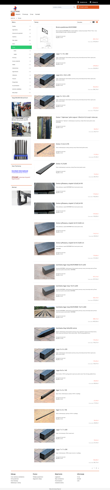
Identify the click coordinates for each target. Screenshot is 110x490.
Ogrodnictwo (15, 71)
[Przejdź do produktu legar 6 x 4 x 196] (44, 416)
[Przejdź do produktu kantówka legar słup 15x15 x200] (44, 292)
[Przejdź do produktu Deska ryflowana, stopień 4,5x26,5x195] (44, 188)
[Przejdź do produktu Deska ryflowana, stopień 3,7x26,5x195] (44, 208)
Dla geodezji (15, 82)
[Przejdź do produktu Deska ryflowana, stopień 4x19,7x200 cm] (44, 229)
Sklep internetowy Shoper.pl (55, 489)
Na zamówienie (15, 85)
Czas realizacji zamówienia (17, 477)
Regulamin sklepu (37, 479)
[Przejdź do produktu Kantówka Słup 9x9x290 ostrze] (44, 334)
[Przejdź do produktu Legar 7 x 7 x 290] (44, 455)
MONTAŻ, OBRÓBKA (16, 89)
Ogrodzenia (15, 29)
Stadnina (14, 36)
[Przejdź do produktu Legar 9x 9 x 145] (44, 376)
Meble (13, 64)
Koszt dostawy (14, 480)
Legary (15, 54)
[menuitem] (18, 14)
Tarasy (13, 47)
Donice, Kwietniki (16, 61)
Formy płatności (15, 479)
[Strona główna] (15, 8)
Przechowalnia (58, 480)
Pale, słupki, (15, 40)
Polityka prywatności (38, 477)
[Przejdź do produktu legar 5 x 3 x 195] (44, 396)
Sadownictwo (15, 68)
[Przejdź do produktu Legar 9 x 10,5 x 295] (44, 102)
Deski (13, 43)
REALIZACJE (14, 92)
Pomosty (14, 57)
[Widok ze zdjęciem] (94, 22)
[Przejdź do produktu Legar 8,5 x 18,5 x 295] (44, 81)
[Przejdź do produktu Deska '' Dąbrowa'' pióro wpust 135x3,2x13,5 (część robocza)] (44, 127)
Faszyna (14, 78)
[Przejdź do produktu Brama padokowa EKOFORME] (44, 37)
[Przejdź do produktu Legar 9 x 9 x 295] (44, 355)
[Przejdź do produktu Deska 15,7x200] (44, 170)
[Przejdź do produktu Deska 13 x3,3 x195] (44, 150)
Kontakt (79, 479)
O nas (78, 477)
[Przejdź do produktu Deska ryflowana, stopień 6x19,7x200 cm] (44, 248)
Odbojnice (14, 75)
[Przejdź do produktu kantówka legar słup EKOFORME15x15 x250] (44, 271)
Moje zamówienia (59, 479)
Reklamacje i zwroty (16, 482)
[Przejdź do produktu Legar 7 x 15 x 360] (44, 60)
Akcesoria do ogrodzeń (17, 33)
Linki (78, 480)
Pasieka (14, 26)
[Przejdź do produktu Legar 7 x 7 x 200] (44, 436)
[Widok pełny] (97, 22)
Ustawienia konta (59, 482)
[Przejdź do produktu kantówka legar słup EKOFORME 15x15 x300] (44, 312)
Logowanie (57, 477)
